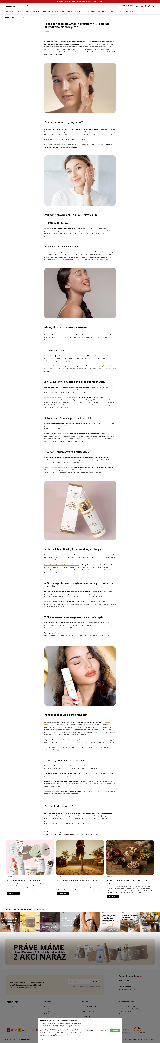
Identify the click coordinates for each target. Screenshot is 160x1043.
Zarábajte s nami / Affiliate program (54, 1014)
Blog (83, 1014)
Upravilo (149, 1039)
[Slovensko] (142, 6)
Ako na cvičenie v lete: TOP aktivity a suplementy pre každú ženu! (77, 880)
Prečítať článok (13, 893)
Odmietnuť (103, 1030)
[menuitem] (10, 11)
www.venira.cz (11, 1039)
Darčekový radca (86, 1016)
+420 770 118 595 (128, 5)
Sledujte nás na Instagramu (17, 909)
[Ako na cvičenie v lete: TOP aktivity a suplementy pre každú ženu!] (80, 857)
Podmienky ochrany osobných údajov (129, 1009)
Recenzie (46, 1009)
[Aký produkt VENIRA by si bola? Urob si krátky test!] (30, 857)
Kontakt (136, 6)
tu (45, 1039)
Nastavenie (90, 1030)
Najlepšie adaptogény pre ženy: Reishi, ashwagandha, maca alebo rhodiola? (127, 882)
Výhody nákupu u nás (88, 1011)
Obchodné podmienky (125, 1011)
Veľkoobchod (47, 1011)
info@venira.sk (125, 986)
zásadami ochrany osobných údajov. (95, 986)
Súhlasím (115, 1030)
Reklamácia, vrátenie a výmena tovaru (129, 1006)
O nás (46, 1006)
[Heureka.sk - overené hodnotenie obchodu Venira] (122, 1030)
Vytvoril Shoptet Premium (135, 1039)
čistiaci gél (100, 366)
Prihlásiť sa (149, 6)
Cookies (121, 1014)
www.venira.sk (25, 1039)
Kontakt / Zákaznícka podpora (90, 1006)
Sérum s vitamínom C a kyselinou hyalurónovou (59, 467)
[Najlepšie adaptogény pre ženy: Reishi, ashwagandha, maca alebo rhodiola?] (130, 857)
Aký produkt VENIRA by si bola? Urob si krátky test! (23, 880)
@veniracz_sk (39, 909)
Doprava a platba (86, 1009)
